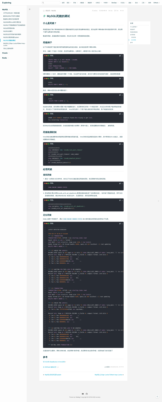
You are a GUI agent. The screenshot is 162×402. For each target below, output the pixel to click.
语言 (68, 2)
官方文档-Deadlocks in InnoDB (54, 362)
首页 (63, 2)
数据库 (90, 2)
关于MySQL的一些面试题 (11, 13)
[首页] (43, 10)
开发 (74, 2)
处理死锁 (132, 34)
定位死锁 (133, 40)
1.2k (111, 10)
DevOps (114, 2)
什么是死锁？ (134, 26)
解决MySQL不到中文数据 (11, 16)
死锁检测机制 (134, 32)
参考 (131, 42)
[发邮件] (83, 394)
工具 (143, 2)
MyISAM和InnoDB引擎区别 (12, 22)
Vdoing (78, 397)
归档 (149, 2)
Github (157, 2)
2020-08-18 (104, 10)
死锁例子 (132, 29)
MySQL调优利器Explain (11, 37)
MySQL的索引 (8, 31)
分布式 (98, 2)
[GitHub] (87, 394)
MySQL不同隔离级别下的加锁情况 (14, 25)
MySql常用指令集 (9, 28)
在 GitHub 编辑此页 (49, 367)
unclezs (95, 10)
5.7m (117, 10)
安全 (136, 2)
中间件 (106, 2)
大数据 (82, 2)
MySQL (53, 11)
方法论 (122, 2)
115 (123, 10)
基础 (130, 2)
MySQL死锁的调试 (9, 40)
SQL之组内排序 (8, 48)
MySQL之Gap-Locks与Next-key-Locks (14, 44)
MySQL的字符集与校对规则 (12, 34)
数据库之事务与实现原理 (11, 19)
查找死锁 (133, 37)
